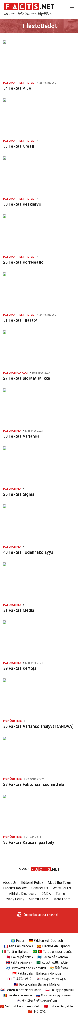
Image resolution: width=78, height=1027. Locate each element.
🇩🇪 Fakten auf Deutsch (46, 941)
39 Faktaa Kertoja (19, 668)
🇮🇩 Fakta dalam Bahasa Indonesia (36, 973)
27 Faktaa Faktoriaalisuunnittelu (33, 784)
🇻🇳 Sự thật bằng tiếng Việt (20, 1006)
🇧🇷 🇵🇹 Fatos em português (52, 952)
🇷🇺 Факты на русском (53, 995)
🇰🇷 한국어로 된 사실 (52, 979)
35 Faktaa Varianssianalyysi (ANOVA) (38, 726)
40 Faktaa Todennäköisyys (28, 552)
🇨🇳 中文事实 (37, 1012)
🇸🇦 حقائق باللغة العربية (52, 962)
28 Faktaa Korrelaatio (23, 262)
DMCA (46, 894)
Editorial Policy (32, 883)
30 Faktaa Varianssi (21, 436)
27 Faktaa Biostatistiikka (26, 378)
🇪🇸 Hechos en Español (53, 946)
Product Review (15, 888)
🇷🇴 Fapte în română (17, 995)
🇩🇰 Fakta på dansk (19, 957)
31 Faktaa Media (18, 610)
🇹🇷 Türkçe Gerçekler (59, 1006)
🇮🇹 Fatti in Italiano (15, 952)
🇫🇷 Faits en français (18, 946)
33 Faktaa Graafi (18, 146)
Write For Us (62, 888)
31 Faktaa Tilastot (20, 320)
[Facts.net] (29, 6)
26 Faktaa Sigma (19, 494)
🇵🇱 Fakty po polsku (59, 990)
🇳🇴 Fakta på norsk (19, 962)
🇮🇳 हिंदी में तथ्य (59, 968)
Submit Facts (39, 899)
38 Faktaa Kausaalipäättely (28, 842)
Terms (60, 894)
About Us (9, 883)
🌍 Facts (18, 941)
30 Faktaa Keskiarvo (22, 204)
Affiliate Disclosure (23, 894)
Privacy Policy (13, 899)
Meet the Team (59, 883)
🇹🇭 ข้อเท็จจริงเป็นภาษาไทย (37, 1001)
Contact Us (39, 888)
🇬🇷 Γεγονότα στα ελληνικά (26, 968)
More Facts (62, 899)
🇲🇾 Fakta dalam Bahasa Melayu (37, 984)
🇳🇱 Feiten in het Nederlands (20, 990)
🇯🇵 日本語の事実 (19, 979)
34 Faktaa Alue (17, 88)
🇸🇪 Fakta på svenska (52, 957)
